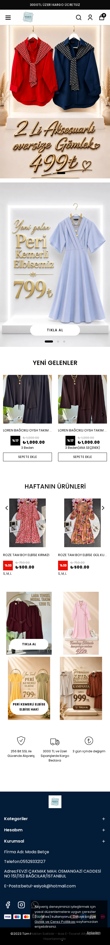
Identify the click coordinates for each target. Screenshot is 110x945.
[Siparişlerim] (90, 17)
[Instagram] (21, 905)
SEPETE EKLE (27, 457)
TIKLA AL (29, 644)
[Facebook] (8, 905)
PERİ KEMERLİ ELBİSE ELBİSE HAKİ (29, 707)
